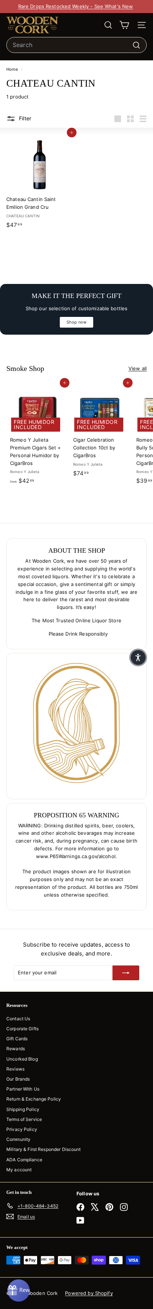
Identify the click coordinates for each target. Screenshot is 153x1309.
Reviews (15, 1069)
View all (137, 368)
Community (18, 1139)
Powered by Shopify (89, 1293)
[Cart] (124, 25)
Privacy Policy (21, 1129)
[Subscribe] (126, 972)
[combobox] (76, 45)
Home (12, 69)
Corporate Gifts (22, 1028)
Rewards (15, 1048)
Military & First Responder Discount (43, 1149)
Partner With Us (22, 1089)
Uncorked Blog (22, 1059)
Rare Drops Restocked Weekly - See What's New (75, 6)
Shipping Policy (22, 1109)
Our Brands (18, 1079)
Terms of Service (24, 1119)
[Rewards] (18, 1290)
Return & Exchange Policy (33, 1099)
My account (19, 1169)
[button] (138, 657)
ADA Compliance (24, 1159)
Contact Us (18, 1018)
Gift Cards (16, 1038)
